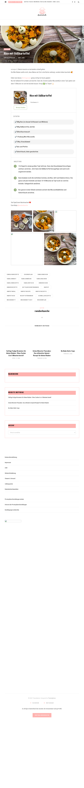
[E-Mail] (4, 85)
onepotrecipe (26, 291)
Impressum (8, 462)
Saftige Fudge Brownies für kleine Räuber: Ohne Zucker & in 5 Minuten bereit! (43, 2)
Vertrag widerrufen (42, 715)
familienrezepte (13, 283)
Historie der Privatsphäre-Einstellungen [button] (16, 504)
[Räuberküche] (42, 12)
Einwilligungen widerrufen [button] (12, 510)
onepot (46, 287)
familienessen (43, 274)
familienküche (26, 278)
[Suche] (78, 2)
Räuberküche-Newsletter (11, 489)
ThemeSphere (52, 698)
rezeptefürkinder (26, 295)
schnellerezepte (44, 295)
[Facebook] (4, 77)
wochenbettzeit (26, 300)
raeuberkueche (10, 57)
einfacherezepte (13, 274)
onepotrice (11, 295)
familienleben (42, 278)
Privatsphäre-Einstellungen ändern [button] (14, 499)
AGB (6, 468)
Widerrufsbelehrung (10, 473)
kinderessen (43, 283)
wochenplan (41, 300)
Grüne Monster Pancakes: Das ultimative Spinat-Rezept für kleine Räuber (42, 353)
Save (4, 81)
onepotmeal (11, 291)
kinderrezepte (12, 287)
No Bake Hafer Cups (68, 351)
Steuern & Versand (10, 478)
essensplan (28, 274)
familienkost (11, 278)
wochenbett (11, 300)
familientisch (29, 283)
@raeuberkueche (23, 205)
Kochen (7, 49)
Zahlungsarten (9, 484)
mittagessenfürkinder (30, 287)
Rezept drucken (20, 107)
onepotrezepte (41, 291)
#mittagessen (26, 78)
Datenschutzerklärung (11, 457)
